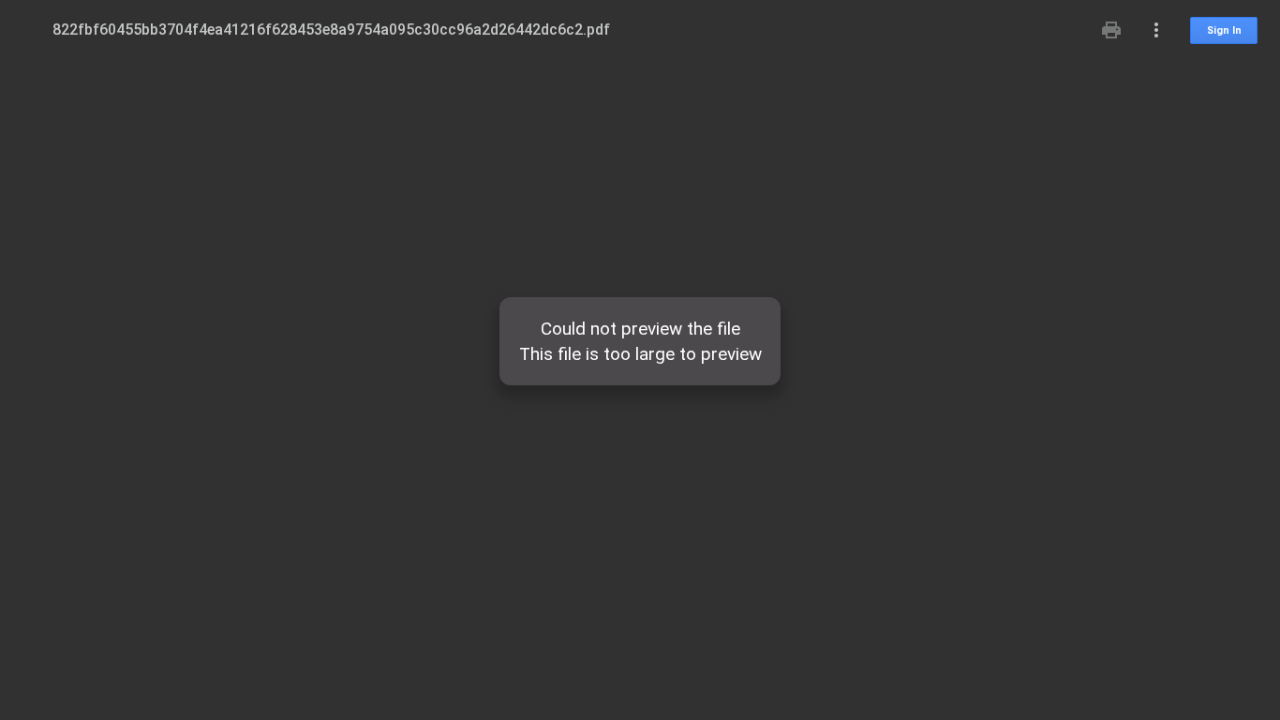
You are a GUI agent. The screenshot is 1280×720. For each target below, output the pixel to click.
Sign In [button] (1224, 30)
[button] (1111, 30)
